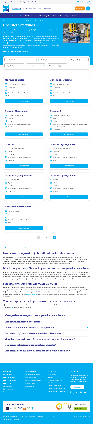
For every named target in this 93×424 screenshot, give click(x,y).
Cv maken (6, 392)
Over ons (56, 16)
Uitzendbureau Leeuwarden (57, 391)
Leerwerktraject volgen (32, 374)
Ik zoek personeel (29, 8)
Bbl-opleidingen (30, 377)
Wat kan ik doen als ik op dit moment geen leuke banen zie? (37, 351)
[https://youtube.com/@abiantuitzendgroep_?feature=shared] (85, 392)
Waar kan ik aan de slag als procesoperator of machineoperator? (40, 339)
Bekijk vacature (24, 101)
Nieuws (50, 377)
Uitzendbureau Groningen (56, 388)
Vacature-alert (7, 383)
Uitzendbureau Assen (55, 385)
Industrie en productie (32, 21)
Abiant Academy (30, 383)
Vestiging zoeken (77, 387)
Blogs (67, 16)
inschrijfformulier (31, 294)
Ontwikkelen (29, 16)
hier (13, 307)
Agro (40, 8)
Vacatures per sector (9, 377)
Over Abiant (52, 374)
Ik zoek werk (16, 8)
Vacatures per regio (9, 380)
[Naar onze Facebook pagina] (72, 392)
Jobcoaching (43, 16)
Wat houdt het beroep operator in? (23, 322)
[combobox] (19, 60)
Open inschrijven (8, 389)
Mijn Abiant (88, 8)
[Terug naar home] (6, 8)
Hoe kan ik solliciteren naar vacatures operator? (30, 345)
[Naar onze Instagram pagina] (80, 392)
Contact (74, 16)
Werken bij (48, 8)
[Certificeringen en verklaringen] (7, 408)
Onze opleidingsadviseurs (33, 380)
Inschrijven (79, 8)
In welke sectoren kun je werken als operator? (29, 328)
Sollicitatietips (7, 386)
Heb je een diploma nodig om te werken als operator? (34, 333)
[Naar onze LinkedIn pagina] (76, 392)
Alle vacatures (7, 374)
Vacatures (15, 16)
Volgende (54, 237)
